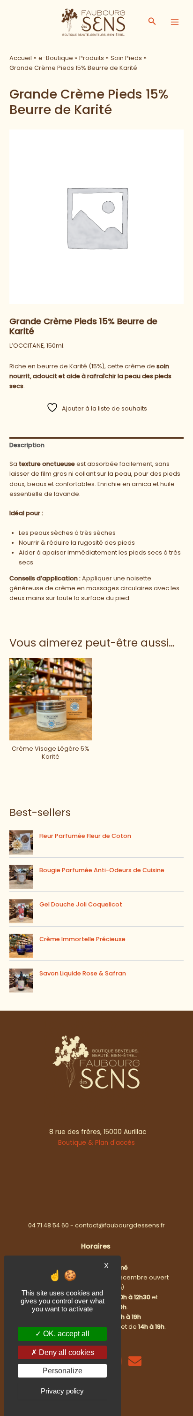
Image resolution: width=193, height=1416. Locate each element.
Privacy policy (62, 1391)
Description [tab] (27, 445)
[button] (152, 22)
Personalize (62, 1371)
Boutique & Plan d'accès (96, 1142)
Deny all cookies (65, 1352)
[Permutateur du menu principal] (175, 22)
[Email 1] (134, 1361)
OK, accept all (65, 1334)
